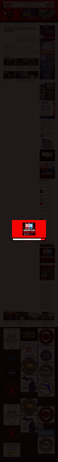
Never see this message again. (29, 242)
